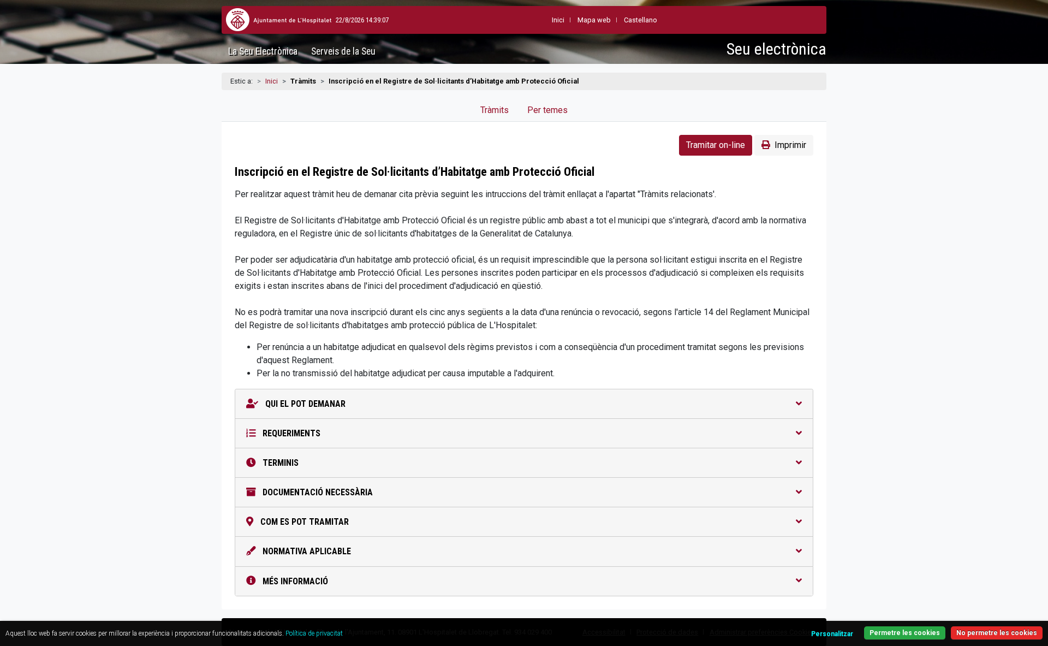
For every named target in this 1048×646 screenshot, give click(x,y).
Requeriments (290, 433)
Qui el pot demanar (304, 404)
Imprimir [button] (790, 145)
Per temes (547, 110)
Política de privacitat (314, 633)
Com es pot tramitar (303, 522)
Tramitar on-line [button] (715, 145)
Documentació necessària (316, 492)
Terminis (279, 463)
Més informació (294, 581)
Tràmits (494, 110)
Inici (271, 81)
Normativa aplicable (305, 551)
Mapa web (594, 20)
